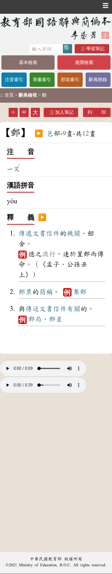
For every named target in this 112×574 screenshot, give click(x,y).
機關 (73, 233)
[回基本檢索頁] (56, 28)
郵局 (35, 319)
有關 (73, 308)
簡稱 (46, 291)
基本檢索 (28, 62)
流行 (49, 254)
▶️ (38, 133)
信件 (53, 233)
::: (1, 95)
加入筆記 (64, 112)
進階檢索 (84, 62)
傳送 (32, 308)
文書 (39, 233)
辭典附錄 (98, 79)
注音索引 (14, 79)
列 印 (97, 112)
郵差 (56, 319)
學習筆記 (95, 48)
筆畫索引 (42, 79)
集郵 (80, 291)
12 (85, 133)
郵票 (25, 291)
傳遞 (25, 233)
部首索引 (70, 79)
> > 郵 (23, 95)
